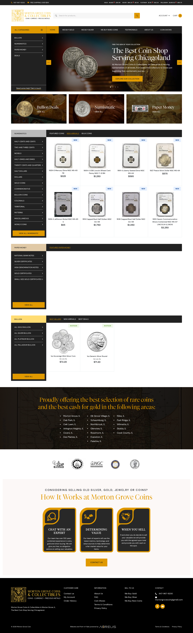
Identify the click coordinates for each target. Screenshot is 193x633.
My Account (69, 597)
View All (41, 112)
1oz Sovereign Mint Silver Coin (63, 356)
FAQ (96, 597)
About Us (148, 30)
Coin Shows (166, 30)
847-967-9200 (19, 3)
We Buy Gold (68, 30)
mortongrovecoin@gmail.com (169, 599)
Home (52, 30)
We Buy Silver (87, 30)
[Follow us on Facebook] (157, 606)
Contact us (69, 593)
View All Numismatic (28, 233)
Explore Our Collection (127, 79)
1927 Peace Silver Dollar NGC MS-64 (165, 170)
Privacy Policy (100, 608)
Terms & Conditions (103, 604)
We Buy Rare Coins (109, 30)
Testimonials (131, 30)
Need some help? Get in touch (28, 88)
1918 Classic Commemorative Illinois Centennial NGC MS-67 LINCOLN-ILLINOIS (164, 222)
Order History (70, 601)
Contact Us (96, 562)
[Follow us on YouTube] (162, 606)
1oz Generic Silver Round (97, 356)
